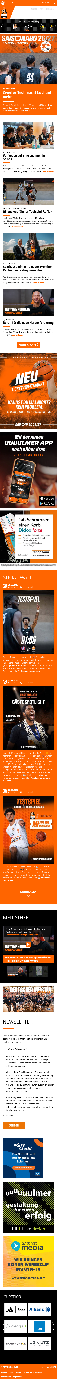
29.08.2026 (13, 584)
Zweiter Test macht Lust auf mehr (27, 94)
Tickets (27, 30)
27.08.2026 (13, 680)
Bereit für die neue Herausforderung (28, 322)
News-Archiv (28, 344)
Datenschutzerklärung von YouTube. (22, 934)
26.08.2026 (13, 790)
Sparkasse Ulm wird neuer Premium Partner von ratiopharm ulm (28, 268)
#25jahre (7, 780)
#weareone (35, 671)
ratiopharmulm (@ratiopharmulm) (21, 587)
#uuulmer (25, 671)
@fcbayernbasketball (13, 665)
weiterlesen (25, 110)
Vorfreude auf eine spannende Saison (24, 157)
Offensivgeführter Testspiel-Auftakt (28, 211)
